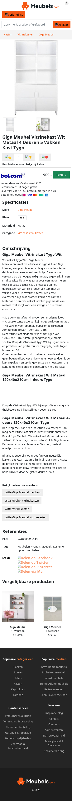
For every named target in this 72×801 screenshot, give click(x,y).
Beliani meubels (54, 689)
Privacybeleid (53, 741)
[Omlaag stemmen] (28, 157)
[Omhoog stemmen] (8, 157)
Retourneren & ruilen (18, 716)
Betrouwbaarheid (54, 735)
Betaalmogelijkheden (18, 738)
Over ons (54, 724)
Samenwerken (54, 730)
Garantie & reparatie (18, 732)
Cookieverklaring (54, 751)
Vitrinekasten (26, 233)
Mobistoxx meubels (54, 672)
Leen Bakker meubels (54, 695)
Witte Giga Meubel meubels (23, 492)
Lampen (18, 695)
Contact (54, 719)
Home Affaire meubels (54, 683)
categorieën (25, 659)
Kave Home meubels (54, 667)
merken (60, 659)
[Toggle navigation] (6, 6)
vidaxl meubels (54, 678)
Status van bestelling (18, 727)
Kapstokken (18, 689)
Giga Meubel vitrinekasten (22, 500)
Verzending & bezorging (18, 721)
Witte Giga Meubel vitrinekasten (25, 517)
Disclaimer (54, 745)
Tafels (18, 678)
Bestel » (61, 175)
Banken (18, 667)
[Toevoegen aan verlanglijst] (45, 157)
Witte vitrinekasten (17, 509)
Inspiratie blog (54, 713)
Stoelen (17, 672)
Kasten (39, 233)
